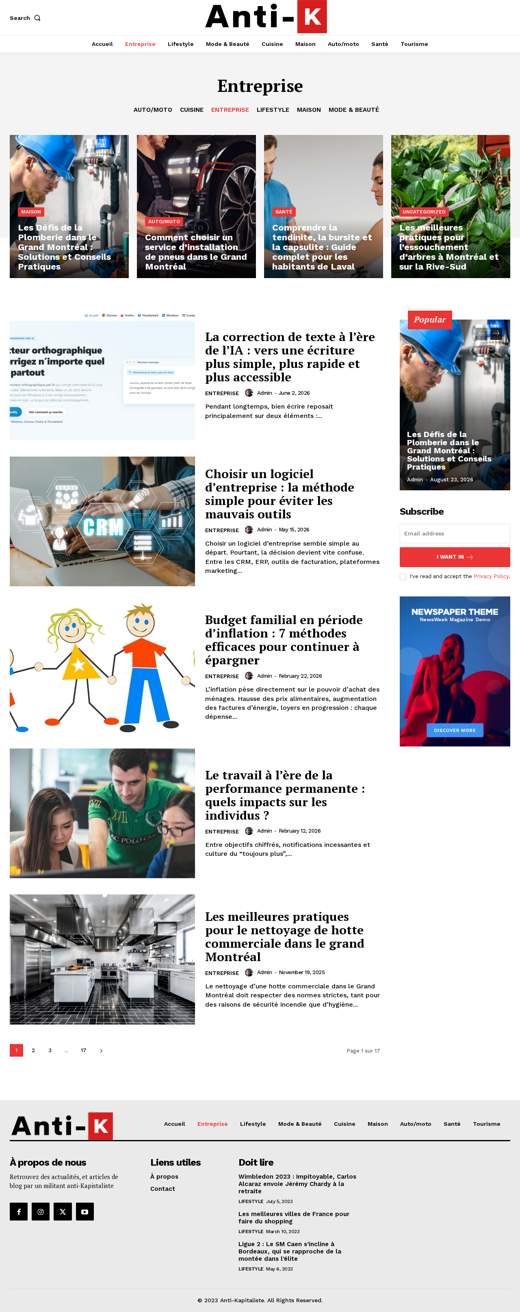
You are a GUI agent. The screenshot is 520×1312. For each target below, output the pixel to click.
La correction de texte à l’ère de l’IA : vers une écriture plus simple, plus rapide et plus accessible (290, 357)
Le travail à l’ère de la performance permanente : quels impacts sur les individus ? (285, 795)
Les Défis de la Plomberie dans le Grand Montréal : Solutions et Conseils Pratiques (449, 450)
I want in (450, 557)
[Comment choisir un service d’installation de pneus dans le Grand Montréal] (196, 206)
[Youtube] (85, 1212)
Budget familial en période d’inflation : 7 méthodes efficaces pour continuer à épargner (284, 639)
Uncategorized (424, 212)
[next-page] (101, 1050)
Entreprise (230, 109)
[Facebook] (19, 1212)
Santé (283, 212)
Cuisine (192, 109)
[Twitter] (63, 1212)
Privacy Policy (491, 576)
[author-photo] (250, 393)
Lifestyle (273, 109)
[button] (27, 17)
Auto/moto (153, 109)
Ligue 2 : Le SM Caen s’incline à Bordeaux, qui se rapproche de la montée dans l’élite (289, 1251)
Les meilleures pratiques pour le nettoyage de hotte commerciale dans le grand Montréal (284, 936)
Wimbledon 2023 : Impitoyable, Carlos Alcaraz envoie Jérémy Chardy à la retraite (297, 1184)
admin (264, 393)
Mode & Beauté (354, 109)
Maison (309, 109)
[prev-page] (482, 334)
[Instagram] (41, 1212)
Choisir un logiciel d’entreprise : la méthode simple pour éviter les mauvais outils (279, 494)
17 (84, 1050)
